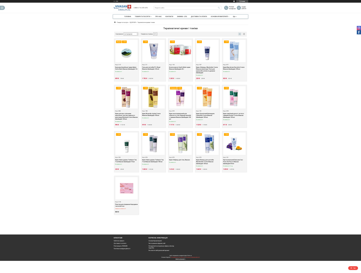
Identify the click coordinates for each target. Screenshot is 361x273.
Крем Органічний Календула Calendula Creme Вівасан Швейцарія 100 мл (205, 115)
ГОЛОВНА (127, 16)
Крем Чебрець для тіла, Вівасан (179, 160)
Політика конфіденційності (122, 248)
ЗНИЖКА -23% (182, 16)
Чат (354, 268)
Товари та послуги (122, 22)
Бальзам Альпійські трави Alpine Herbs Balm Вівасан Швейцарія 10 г (126, 68)
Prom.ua (189, 255)
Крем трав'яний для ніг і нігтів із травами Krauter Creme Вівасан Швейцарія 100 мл (233, 115)
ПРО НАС (158, 16)
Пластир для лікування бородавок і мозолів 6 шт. (126, 205)
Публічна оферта (119, 241)
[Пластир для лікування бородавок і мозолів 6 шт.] (126, 188)
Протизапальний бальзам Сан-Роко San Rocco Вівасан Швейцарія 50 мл (233, 161)
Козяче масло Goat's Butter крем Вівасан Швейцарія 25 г (179, 68)
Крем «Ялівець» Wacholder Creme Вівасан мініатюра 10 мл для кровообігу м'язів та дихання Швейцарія (207, 70)
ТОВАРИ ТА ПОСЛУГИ (142, 16)
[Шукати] (219, 8)
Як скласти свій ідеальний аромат (159, 250)
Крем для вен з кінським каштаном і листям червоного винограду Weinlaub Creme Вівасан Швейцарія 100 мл (126, 116)
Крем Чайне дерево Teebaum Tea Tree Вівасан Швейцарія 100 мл (153, 160)
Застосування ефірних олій (157, 243)
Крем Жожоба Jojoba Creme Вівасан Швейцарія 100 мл (151, 114)
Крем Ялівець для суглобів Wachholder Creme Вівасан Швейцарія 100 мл (205, 161)
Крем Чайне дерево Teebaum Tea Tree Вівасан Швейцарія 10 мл (126, 160)
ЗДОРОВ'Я (133, 22)
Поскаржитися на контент (178, 257)
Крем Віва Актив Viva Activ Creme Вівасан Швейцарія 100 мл (233, 68)
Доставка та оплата (120, 243)
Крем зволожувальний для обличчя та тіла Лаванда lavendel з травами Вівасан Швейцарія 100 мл (180, 116)
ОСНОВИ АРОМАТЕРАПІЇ (219, 16)
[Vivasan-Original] (122, 8)
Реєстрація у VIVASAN (120, 246)
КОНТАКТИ (169, 16)
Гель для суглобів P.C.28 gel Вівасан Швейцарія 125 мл (151, 68)
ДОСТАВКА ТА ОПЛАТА (199, 16)
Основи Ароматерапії (155, 241)
